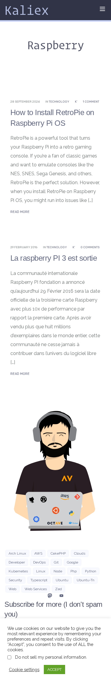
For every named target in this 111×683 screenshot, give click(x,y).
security (15, 580)
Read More (20, 212)
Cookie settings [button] (24, 669)
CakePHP (58, 553)
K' (76, 102)
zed (58, 589)
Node (58, 571)
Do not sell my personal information (50, 657)
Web (12, 589)
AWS (38, 553)
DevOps (39, 562)
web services (36, 589)
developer (17, 562)
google (72, 562)
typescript (38, 580)
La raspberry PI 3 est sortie (53, 258)
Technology (59, 102)
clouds (79, 553)
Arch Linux (17, 553)
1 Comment (91, 102)
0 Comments (90, 247)
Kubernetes (18, 571)
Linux (40, 571)
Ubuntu (62, 580)
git (56, 562)
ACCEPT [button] (54, 669)
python (90, 571)
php (73, 571)
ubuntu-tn (85, 580)
